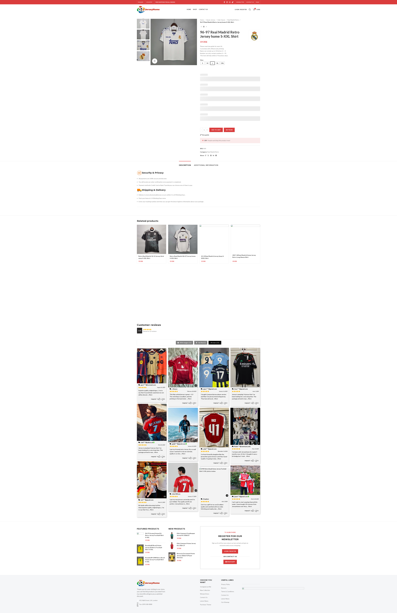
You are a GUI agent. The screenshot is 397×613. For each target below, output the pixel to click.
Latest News (204, 601)
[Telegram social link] (216, 155)
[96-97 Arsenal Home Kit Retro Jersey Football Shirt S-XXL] (140, 536)
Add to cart (216, 130)
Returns (223, 588)
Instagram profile (205, 587)
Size (201, 60)
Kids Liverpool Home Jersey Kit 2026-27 (186, 544)
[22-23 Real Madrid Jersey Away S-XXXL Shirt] (214, 239)
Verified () (202, 343)
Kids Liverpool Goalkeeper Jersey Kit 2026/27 (186, 534)
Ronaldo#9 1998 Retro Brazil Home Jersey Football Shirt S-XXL (155, 560)
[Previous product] (201, 26)
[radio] (202, 63)
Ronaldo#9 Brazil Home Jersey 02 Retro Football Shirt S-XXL (153, 547)
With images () (185, 343)
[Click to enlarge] (154, 61)
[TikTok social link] (232, 2)
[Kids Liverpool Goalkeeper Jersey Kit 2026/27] (172, 535)
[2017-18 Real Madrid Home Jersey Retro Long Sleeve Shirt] (245, 239)
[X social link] (208, 155)
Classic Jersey (210, 20)
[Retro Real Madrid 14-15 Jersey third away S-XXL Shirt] (151, 239)
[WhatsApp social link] (229, 2)
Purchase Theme (205, 604)
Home (202, 20)
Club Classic (221, 20)
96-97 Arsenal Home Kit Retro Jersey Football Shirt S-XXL (154, 535)
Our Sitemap (225, 602)
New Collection (205, 590)
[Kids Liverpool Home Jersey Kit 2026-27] (172, 545)
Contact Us (203, 597)
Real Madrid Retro (233, 20)
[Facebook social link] (224, 2)
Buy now (229, 130)
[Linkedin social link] (213, 155)
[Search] (250, 9)
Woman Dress (204, 594)
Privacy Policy (225, 584)
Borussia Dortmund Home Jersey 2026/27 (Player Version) (186, 555)
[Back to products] (204, 26)
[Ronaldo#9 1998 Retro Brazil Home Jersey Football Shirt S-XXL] (140, 561)
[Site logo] (148, 9)
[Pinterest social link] (211, 155)
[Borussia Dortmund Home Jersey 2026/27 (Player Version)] (172, 557)
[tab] (185, 164)
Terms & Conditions (227, 591)
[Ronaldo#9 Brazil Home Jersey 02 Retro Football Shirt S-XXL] (140, 548)
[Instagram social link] (227, 2)
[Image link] (148, 583)
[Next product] (206, 26)
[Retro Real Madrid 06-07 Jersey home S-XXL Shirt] (182, 239)
